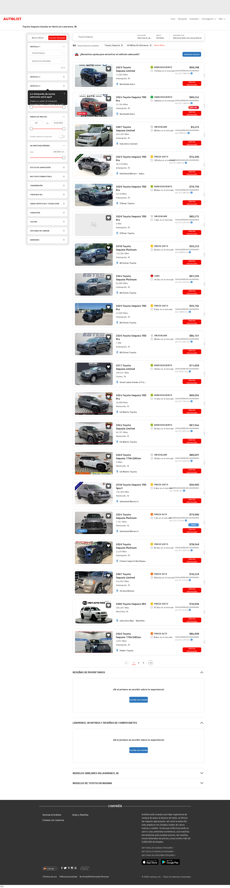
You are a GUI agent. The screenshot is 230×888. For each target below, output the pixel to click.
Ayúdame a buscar (192, 54)
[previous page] (126, 663)
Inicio (173, 18)
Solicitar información (192, 83)
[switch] (60, 136)
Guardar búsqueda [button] (57, 37)
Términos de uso (49, 876)
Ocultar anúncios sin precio (41, 136)
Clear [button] (63, 67)
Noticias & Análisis (51, 815)
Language (50, 868)
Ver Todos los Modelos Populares (158, 851)
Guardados (194, 18)
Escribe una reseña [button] (139, 699)
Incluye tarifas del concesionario (187, 70)
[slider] (31, 106)
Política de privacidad (68, 876)
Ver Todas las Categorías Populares (159, 855)
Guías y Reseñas (80, 815)
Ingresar (85, 868)
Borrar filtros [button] (38, 37)
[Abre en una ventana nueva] (150, 862)
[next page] (150, 663)
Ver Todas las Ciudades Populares (158, 847)
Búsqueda (182, 18)
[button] (47, 53)
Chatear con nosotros (53, 820)
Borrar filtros (159, 45)
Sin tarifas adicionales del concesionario (184, 160)
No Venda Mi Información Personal (94, 876)
